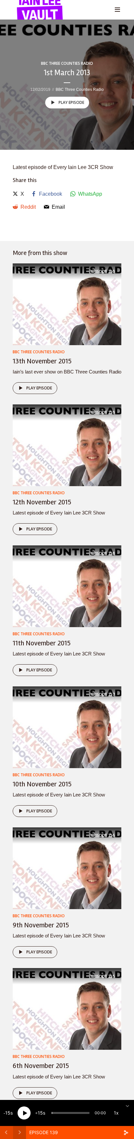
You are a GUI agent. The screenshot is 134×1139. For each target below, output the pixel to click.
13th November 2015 (42, 361)
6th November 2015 (41, 1066)
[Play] (24, 1112)
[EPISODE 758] (67, 586)
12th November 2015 (42, 502)
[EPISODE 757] (67, 726)
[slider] (70, 1113)
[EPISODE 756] (67, 867)
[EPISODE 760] (67, 304)
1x (116, 1113)
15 (7, 1113)
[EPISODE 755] (67, 1008)
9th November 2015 (41, 925)
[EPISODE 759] (67, 445)
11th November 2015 (42, 643)
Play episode (71, 102)
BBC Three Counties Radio (67, 63)
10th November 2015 (42, 784)
